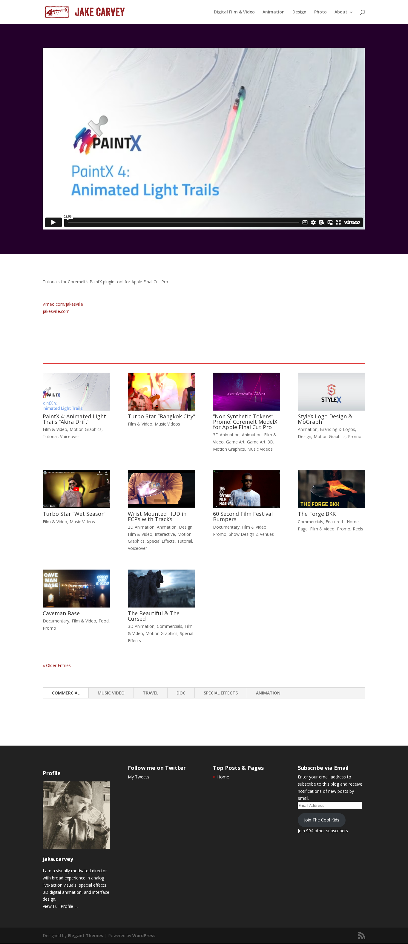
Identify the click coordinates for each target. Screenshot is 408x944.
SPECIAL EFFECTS (221, 693)
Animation (274, 12)
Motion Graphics (86, 429)
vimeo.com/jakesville (63, 304)
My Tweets (138, 777)
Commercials (310, 521)
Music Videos (167, 424)
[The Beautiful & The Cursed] (161, 588)
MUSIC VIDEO (111, 693)
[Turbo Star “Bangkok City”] (161, 391)
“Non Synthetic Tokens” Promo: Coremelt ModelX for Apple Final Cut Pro (245, 422)
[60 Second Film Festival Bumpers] (246, 489)
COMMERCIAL (65, 693)
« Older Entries (57, 665)
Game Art (235, 442)
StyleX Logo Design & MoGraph (325, 419)
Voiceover (69, 436)
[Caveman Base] (76, 588)
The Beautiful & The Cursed (154, 616)
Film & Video (55, 429)
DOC (181, 693)
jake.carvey (58, 858)
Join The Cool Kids (321, 820)
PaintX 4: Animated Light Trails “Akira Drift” (74, 419)
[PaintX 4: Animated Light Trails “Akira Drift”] (76, 391)
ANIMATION (268, 693)
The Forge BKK (317, 513)
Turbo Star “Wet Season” (74, 513)
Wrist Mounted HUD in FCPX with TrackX (157, 516)
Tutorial (50, 436)
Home (223, 777)
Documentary (226, 527)
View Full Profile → (61, 906)
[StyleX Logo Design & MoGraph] (331, 391)
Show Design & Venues (251, 534)
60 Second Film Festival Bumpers (243, 516)
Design (299, 12)
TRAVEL (150, 693)
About (341, 12)
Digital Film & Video (234, 12)
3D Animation (226, 434)
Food (104, 621)
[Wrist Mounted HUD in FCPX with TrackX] (161, 489)
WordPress (144, 935)
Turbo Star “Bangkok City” (161, 416)
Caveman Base (61, 613)
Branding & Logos (337, 429)
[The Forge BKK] (331, 489)
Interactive (165, 534)
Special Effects (161, 541)
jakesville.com (56, 311)
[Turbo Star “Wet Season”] (76, 489)
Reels (358, 529)
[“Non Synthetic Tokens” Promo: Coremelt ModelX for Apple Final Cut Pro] (246, 391)
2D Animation (141, 527)
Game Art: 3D (260, 442)
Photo (320, 12)
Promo (354, 436)
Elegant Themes (85, 935)
